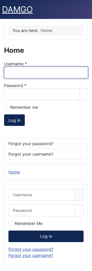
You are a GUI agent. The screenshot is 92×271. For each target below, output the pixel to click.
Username (15, 63)
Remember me (24, 107)
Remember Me (28, 223)
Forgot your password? (30, 143)
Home (14, 172)
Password (15, 85)
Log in (14, 120)
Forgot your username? (30, 154)
